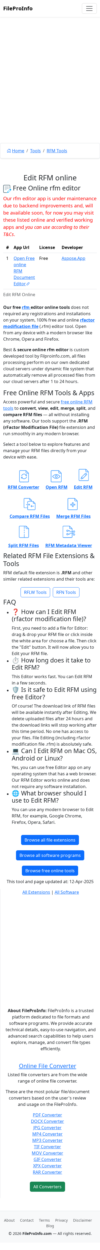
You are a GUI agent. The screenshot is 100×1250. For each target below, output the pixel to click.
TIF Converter (47, 1147)
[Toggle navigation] (89, 8)
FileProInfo (18, 8)
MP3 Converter (47, 1140)
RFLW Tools (35, 592)
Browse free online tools (50, 871)
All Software (67, 892)
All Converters (47, 1187)
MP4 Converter (47, 1134)
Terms (44, 1220)
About (9, 1220)
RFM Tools (57, 151)
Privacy (61, 1220)
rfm (26, 307)
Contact (27, 1220)
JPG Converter (47, 1128)
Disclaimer (82, 1220)
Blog (50, 1225)
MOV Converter (47, 1153)
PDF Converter (47, 1115)
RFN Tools (66, 592)
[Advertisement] (50, 92)
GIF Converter (48, 1159)
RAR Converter (47, 1172)
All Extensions (36, 892)
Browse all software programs (50, 855)
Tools (35, 151)
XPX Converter (47, 1166)
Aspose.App (73, 258)
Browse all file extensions (50, 840)
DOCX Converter (47, 1121)
